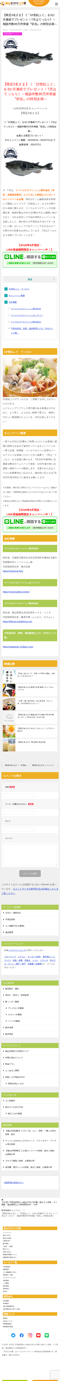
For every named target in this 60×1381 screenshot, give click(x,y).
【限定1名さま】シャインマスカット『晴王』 (45, 765)
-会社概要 (6, 1301)
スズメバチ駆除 (15, 1014)
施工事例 (5, 1243)
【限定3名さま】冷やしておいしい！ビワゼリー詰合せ (36, 729)
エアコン (22, 957)
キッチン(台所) (34, 957)
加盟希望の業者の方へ (14, 1182)
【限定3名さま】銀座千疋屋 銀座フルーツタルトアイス (35, 688)
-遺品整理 (6, 1269)
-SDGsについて (8, 1321)
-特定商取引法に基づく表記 (11, 1309)
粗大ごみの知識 (15, 1113)
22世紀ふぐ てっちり (19, 289)
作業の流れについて (14, 1057)
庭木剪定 (9, 1034)
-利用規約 (6, 1303)
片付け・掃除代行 (13, 913)
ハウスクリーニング (17, 950)
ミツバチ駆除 (14, 1021)
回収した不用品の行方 (15, 1077)
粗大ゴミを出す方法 (14, 1107)
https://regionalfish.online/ (16, 592)
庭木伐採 (9, 1027)
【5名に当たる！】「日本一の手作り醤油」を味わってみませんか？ (36, 674)
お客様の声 (6, 1241)
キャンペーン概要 (17, 295)
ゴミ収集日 (10, 1100)
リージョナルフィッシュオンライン (27, 315)
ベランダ (44, 960)
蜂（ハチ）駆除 (12, 1002)
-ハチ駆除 (6, 1283)
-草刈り (5, 1291)
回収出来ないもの (16, 1083)
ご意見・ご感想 (8, 1246)
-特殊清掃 (6, 1280)
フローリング (10, 957)
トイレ (35, 960)
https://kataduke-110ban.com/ (18, 647)
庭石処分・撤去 (12, 989)
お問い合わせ (7, 1252)
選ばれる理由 (7, 1238)
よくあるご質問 (12, 1070)
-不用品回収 (6, 1266)
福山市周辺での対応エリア (17, 1051)
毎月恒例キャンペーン (12, 34)
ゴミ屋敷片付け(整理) (14, 926)
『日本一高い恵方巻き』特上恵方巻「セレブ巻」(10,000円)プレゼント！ (34, 702)
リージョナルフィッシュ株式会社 (26, 309)
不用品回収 (10, 919)
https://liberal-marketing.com (17, 621)
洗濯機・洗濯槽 (34, 964)
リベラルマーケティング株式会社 (26, 322)
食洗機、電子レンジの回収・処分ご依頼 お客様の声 (28, 1167)
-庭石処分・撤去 (8, 1275)
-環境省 (5, 1318)
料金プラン (10, 1064)
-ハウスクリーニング (9, 1277)
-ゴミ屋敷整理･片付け (9, 1272)
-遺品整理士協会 (8, 1326)
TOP (29, 1203)
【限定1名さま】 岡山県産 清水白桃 (31, 742)
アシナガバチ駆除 (16, 1008)
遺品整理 (9, 932)
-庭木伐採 (6, 1286)
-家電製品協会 (7, 1324)
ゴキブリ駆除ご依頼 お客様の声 (20, 1161)
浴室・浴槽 (17, 960)
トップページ (7, 1232)
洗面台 (27, 960)
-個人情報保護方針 (8, 1306)
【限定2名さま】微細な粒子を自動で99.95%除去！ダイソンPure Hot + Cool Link (35, 716)
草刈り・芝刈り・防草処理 (17, 995)
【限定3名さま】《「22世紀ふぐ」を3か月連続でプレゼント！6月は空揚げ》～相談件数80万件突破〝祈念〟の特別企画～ (17, 765)
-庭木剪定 (6, 1288)
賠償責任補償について (10, 1254)
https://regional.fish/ (13, 571)
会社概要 (13, 302)
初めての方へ (7, 1235)
